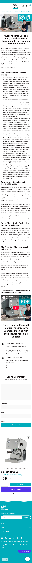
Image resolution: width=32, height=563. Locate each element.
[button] (27, 559)
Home (2, 11)
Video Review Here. (11, 67)
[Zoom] (28, 438)
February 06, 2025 (17, 357)
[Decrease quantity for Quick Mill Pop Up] (2, 485)
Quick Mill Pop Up (25, 52)
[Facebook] (2, 538)
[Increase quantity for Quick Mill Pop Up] (7, 485)
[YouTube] (10, 538)
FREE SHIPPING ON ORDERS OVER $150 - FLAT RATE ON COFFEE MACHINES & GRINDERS (16, 2)
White (9, 478)
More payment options (16, 493)
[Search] (23, 6)
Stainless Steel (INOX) (2, 478)
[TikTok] (17, 538)
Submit (26, 517)
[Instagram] (6, 538)
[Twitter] (21, 538)
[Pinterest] (14, 538)
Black (5, 478)
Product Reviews (9, 11)
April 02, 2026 (19, 343)
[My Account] (26, 6)
